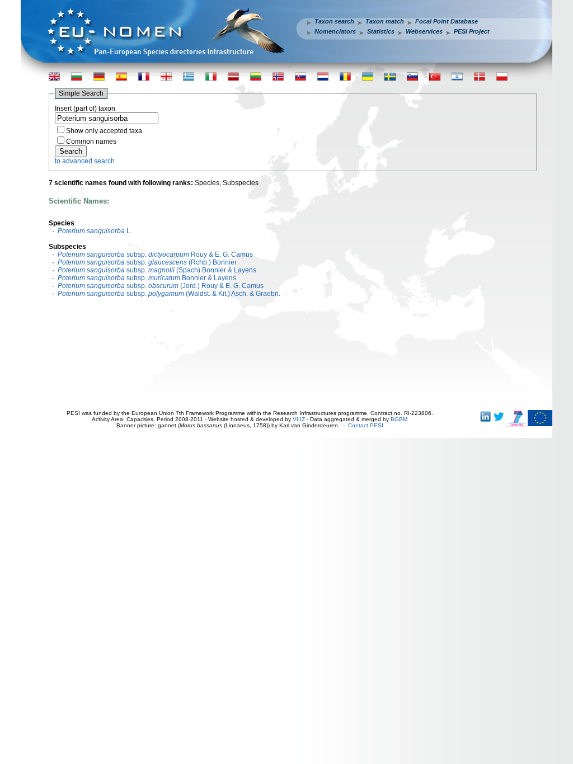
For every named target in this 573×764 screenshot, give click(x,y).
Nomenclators (335, 31)
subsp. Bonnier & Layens (147, 278)
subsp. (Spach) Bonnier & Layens (157, 270)
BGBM (399, 419)
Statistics (380, 31)
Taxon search (334, 21)
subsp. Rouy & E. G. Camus (155, 254)
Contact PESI (365, 425)
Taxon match (384, 21)
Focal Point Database (446, 21)
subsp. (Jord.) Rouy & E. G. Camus (161, 286)
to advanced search (85, 161)
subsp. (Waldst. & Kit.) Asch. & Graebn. (169, 294)
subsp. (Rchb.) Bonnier (147, 262)
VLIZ (299, 419)
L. (95, 231)
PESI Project (472, 31)
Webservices (424, 31)
